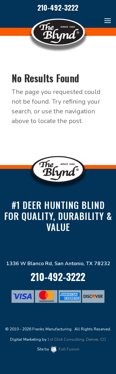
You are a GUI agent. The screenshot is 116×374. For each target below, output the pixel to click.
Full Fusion (69, 349)
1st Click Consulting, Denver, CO (76, 339)
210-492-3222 (57, 7)
